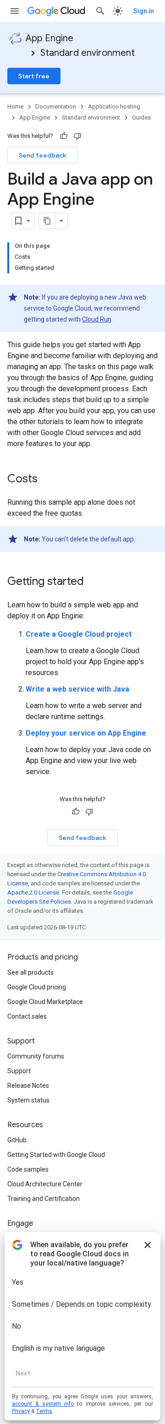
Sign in (143, 11)
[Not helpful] (77, 136)
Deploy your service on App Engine (86, 733)
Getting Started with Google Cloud (56, 1154)
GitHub (17, 1140)
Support (19, 1071)
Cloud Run (96, 319)
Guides (141, 117)
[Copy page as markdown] (47, 221)
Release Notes (28, 1085)
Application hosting (114, 106)
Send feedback (42, 155)
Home (15, 106)
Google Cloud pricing (36, 987)
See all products (30, 972)
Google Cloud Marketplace (45, 1001)
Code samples (28, 1169)
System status (28, 1100)
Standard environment (87, 53)
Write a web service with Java (77, 689)
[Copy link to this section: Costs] (47, 479)
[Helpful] (64, 136)
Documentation (55, 106)
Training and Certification (43, 1198)
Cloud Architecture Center (44, 1184)
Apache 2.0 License (33, 892)
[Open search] (100, 10)
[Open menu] (15, 11)
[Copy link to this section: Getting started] (93, 582)
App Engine (49, 38)
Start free (34, 76)
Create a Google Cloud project (79, 634)
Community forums (35, 1056)
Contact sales (27, 1016)
